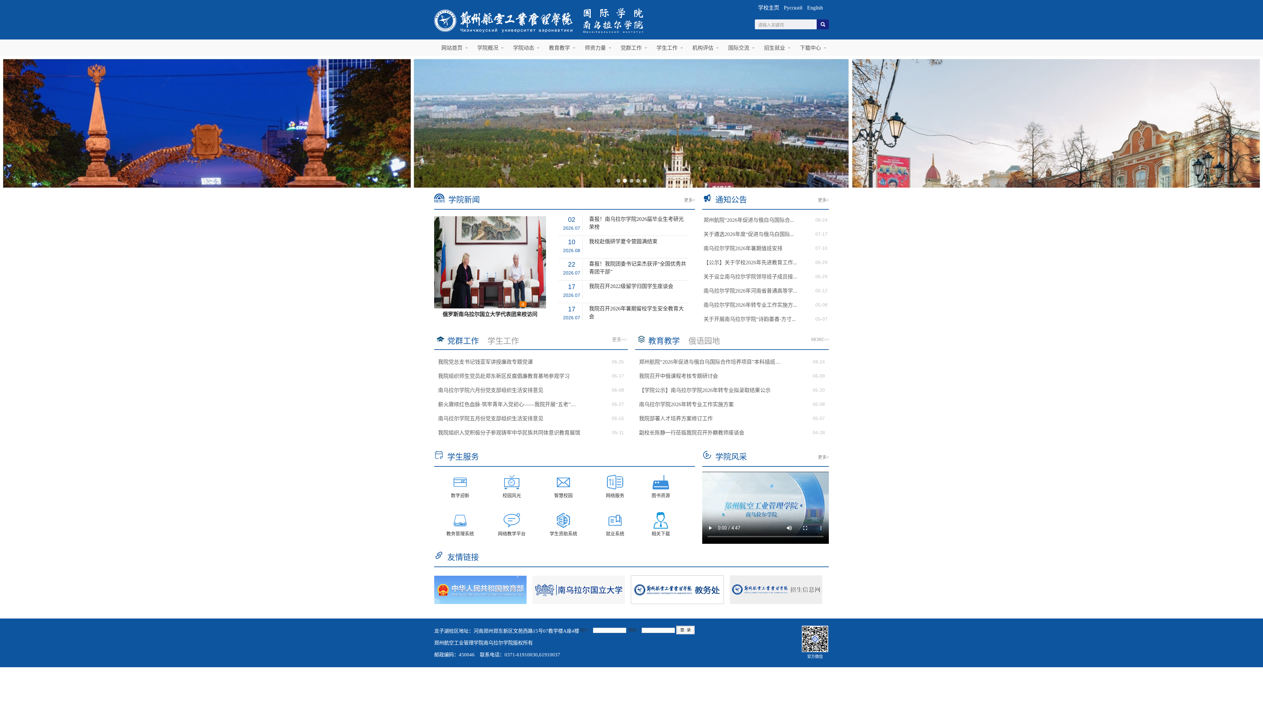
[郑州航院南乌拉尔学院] (557, 34)
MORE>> (820, 339)
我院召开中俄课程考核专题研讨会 (678, 376)
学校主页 (768, 8)
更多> (689, 200)
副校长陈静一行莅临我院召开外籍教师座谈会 (691, 432)
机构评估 (702, 48)
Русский (793, 8)
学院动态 (523, 48)
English (815, 8)
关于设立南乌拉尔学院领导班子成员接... (750, 276)
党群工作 (631, 48)
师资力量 (595, 48)
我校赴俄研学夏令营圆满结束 (623, 241)
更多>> (619, 339)
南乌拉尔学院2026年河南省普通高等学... (750, 291)
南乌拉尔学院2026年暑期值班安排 (743, 248)
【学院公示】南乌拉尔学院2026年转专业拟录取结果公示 (705, 390)
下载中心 (810, 48)
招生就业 (774, 48)
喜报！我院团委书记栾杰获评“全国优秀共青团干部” (637, 264)
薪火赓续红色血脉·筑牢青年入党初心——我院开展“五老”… (507, 404)
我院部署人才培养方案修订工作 (676, 418)
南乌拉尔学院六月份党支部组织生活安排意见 (490, 390)
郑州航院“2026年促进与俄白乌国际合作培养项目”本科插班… (709, 362)
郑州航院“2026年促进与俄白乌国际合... (749, 220)
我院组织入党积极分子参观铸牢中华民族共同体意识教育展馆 (509, 432)
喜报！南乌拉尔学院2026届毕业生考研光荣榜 (636, 219)
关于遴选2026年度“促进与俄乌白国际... (749, 234)
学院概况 (487, 48)
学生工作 (667, 48)
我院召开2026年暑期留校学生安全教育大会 (636, 309)
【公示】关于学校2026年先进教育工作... (750, 262)
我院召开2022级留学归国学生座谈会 (631, 286)
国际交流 (738, 48)
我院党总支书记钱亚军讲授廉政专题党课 (485, 362)
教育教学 (559, 48)
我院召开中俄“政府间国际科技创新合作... (490, 314)
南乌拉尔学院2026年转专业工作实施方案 (686, 404)
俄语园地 (704, 341)
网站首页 (451, 48)
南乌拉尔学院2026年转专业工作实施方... (750, 305)
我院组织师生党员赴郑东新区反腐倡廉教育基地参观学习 (504, 376)
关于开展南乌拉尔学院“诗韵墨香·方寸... (750, 319)
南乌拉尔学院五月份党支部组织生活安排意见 (490, 418)
